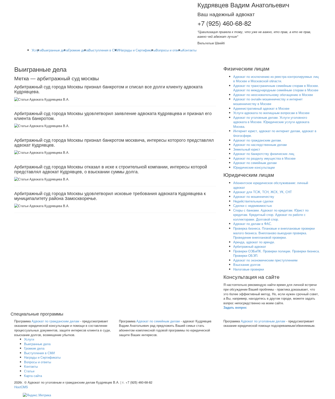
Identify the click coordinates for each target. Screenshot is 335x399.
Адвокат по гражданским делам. (257, 140)
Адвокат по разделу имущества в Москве (264, 158)
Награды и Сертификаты (137, 50)
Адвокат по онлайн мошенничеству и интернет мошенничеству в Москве (268, 101)
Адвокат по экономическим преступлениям (265, 260)
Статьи (29, 371)
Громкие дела (78, 50)
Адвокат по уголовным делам (263, 321)
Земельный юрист (246, 149)
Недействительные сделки (253, 201)
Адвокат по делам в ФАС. (252, 223)
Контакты (189, 50)
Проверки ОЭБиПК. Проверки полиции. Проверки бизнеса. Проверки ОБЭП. (276, 253)
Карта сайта (33, 375)
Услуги (37, 50)
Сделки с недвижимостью (252, 205)
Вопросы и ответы (169, 50)
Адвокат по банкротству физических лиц (263, 153)
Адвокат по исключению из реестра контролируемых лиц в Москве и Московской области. (276, 78)
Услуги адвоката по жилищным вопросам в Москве (271, 112)
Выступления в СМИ (104, 50)
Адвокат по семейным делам (255, 162)
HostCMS (21, 387)
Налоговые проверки (248, 269)
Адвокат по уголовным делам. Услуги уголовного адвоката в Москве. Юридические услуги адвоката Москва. (271, 122)
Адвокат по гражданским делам (55, 321)
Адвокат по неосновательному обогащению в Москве (273, 94)
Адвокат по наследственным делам (260, 144)
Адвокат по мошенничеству (253, 196)
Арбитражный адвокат (249, 246)
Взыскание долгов (246, 264)
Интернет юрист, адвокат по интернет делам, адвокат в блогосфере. (274, 133)
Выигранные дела (55, 50)
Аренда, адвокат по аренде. (254, 242)
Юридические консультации (254, 167)
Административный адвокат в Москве (261, 108)
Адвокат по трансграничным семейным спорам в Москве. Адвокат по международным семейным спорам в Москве (276, 88)
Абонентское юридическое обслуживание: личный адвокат (270, 185)
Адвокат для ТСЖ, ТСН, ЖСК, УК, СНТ (262, 191)
